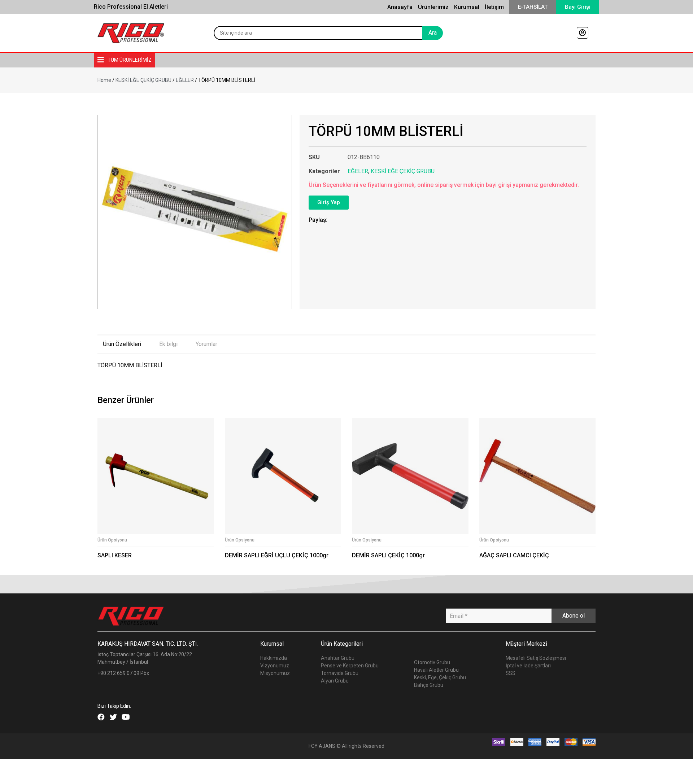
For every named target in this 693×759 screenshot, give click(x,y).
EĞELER (185, 80)
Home (104, 80)
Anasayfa (400, 7)
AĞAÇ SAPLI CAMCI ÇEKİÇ (514, 555)
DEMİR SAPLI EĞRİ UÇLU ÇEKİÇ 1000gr (276, 555)
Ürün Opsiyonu (112, 540)
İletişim (494, 7)
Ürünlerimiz (433, 7)
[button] (532, 7)
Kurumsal (466, 7)
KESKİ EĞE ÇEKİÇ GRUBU (143, 80)
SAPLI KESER (114, 555)
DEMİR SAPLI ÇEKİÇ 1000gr (388, 555)
